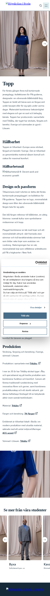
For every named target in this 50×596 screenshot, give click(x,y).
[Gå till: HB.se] (25, 589)
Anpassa (23, 323)
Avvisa (25, 331)
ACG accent (8, 433)
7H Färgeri (29, 414)
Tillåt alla (25, 315)
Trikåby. (33, 364)
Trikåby (15, 406)
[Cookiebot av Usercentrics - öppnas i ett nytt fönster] (35, 263)
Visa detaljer (36, 307)
